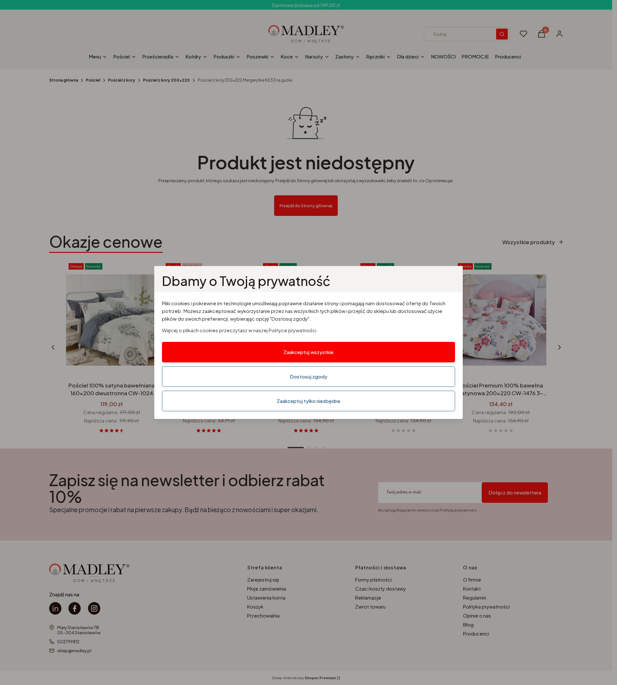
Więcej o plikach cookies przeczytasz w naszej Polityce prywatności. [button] (240, 330)
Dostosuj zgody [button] (308, 376)
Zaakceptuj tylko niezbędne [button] (308, 401)
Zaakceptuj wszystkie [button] (308, 352)
